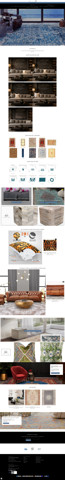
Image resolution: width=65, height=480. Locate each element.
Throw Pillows (17, 6)
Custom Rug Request (35, 7)
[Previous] (61, 45)
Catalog (28, 7)
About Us (41, 6)
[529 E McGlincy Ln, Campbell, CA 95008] (32, 420)
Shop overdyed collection (51, 202)
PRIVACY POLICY (38, 461)
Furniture (31, 6)
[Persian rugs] (49, 397)
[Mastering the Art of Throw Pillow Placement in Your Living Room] (16, 397)
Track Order (51, 6)
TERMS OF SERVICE (38, 462)
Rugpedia (25, 462)
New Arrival (36, 6)
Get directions (6, 423)
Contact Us (46, 6)
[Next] (63, 45)
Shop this (11, 43)
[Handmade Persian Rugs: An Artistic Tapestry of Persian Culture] (32, 397)
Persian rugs (49, 407)
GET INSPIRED (23, 6)
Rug (27, 6)
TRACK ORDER (25, 461)
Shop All (19, 202)
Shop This (14, 202)
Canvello (25, 50)
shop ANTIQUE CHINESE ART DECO (21, 43)
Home (12, 6)
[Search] (36, 1)
